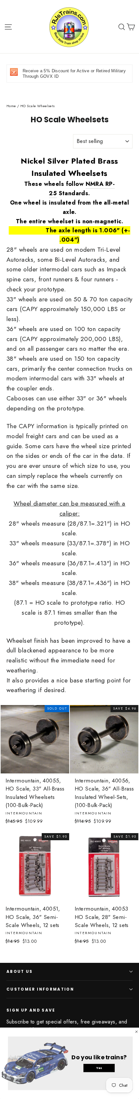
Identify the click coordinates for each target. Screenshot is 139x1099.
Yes (99, 1068)
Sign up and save (31, 1010)
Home (11, 105)
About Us (19, 971)
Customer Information (40, 989)
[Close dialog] (136, 1031)
